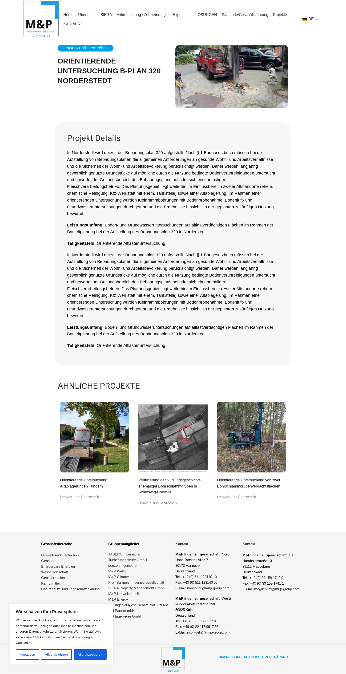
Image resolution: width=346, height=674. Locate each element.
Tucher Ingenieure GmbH (127, 560)
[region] (61, 634)
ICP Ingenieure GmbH (125, 616)
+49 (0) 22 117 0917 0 (199, 621)
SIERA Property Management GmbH (136, 588)
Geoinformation (53, 578)
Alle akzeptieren (90, 654)
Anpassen (27, 654)
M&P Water (117, 571)
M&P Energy (118, 599)
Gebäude (48, 561)
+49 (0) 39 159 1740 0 (266, 578)
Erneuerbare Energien (58, 566)
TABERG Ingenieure (124, 554)
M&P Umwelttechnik (124, 594)
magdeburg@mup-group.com (277, 589)
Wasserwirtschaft (54, 572)
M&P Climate (118, 577)
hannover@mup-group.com (208, 588)
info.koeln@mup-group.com (208, 632)
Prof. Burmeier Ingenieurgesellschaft (136, 582)
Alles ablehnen (56, 654)
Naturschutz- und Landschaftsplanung (70, 589)
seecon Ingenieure (122, 565)
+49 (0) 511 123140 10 (199, 577)
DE (310, 19)
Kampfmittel (50, 583)
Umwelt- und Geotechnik (79, 497)
